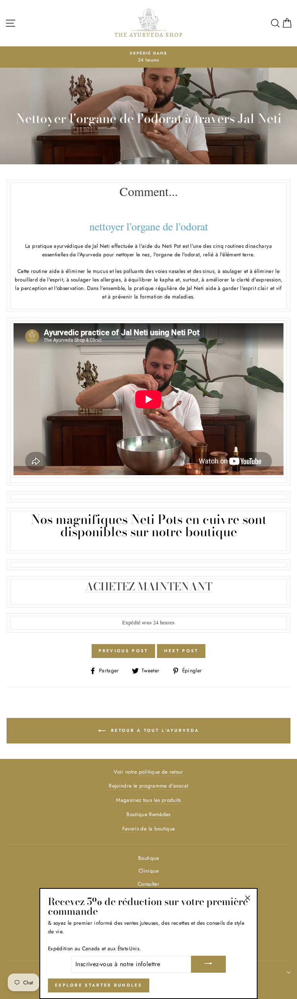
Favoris (130, 828)
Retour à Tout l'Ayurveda (154, 730)
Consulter (148, 884)
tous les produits (162, 800)
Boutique (148, 858)
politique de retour (161, 772)
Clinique (148, 871)
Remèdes (159, 814)
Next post (181, 651)
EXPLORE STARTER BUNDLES (98, 985)
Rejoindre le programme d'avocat (148, 785)
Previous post (123, 651)
